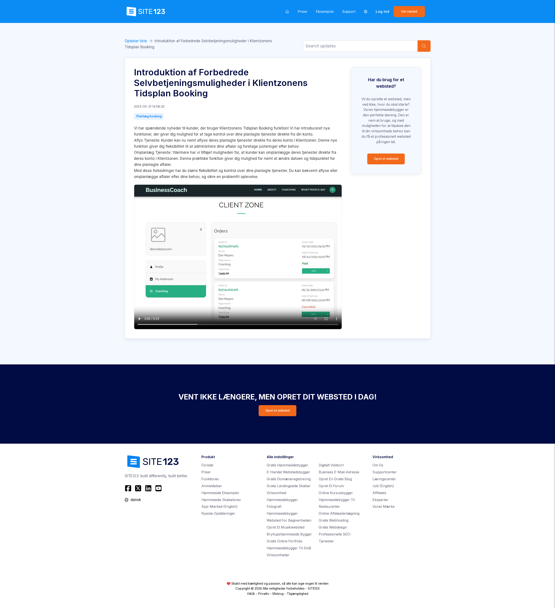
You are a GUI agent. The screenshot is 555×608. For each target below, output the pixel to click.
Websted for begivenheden (289, 520)
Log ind (382, 12)
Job (383, 486)
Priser (303, 12)
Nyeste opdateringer (218, 513)
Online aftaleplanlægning (339, 513)
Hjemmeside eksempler (220, 493)
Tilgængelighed (297, 593)
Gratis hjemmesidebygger (287, 465)
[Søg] (424, 46)
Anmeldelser (211, 486)
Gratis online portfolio (284, 541)
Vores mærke (383, 507)
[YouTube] (158, 488)
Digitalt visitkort (331, 465)
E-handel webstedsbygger (288, 472)
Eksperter (380, 500)
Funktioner (210, 479)
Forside (207, 465)
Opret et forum (331, 486)
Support (349, 12)
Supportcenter (384, 472)
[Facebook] (129, 488)
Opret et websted (386, 158)
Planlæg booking (149, 116)
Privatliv (263, 593)
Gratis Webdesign (333, 527)
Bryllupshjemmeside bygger (289, 534)
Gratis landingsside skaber (289, 486)
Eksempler (325, 12)
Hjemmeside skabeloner (221, 500)
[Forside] (287, 11)
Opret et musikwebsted (285, 527)
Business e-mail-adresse (339, 472)
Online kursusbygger (336, 493)
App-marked (219, 507)
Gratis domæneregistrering (289, 479)
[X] (138, 488)
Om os (377, 465)
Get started (409, 11)
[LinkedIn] (148, 488)
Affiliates (379, 493)
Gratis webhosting (333, 520)
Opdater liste (136, 41)
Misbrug (278, 593)
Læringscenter (384, 479)
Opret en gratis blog (335, 479)
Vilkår (251, 593)
